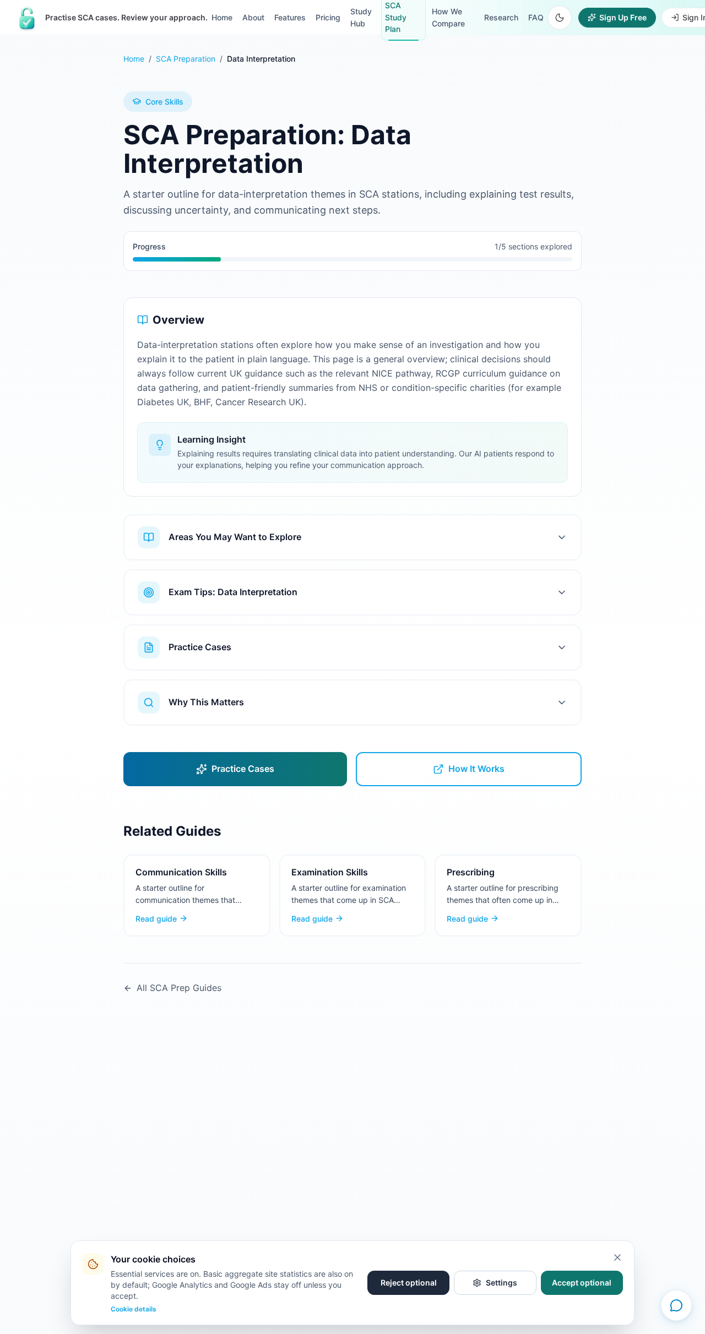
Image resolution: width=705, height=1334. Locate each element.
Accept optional (581, 1282)
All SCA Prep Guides (179, 987)
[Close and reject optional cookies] (617, 1257)
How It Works (476, 768)
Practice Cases (243, 768)
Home (133, 58)
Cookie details (133, 1309)
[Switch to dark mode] (559, 18)
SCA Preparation (185, 58)
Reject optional (409, 1282)
